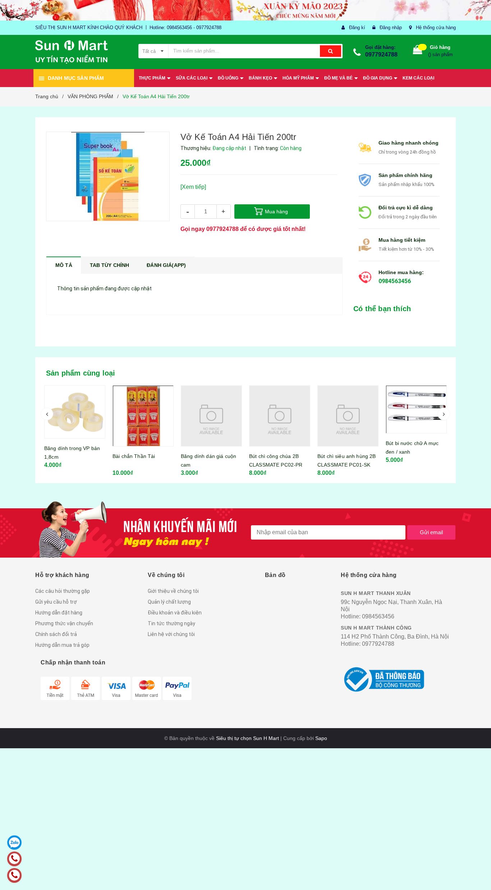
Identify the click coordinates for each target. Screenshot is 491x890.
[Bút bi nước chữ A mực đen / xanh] (416, 409)
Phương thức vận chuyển (64, 623)
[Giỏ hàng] (417, 51)
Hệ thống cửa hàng (436, 27)
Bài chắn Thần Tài (134, 456)
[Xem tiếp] (193, 187)
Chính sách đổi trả (56, 634)
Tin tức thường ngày (171, 623)
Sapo (321, 738)
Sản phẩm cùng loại (80, 373)
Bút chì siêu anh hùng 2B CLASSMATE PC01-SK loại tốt (346, 464)
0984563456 (394, 281)
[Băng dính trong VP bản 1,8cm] (74, 412)
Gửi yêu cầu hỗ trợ (56, 602)
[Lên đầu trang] (478, 872)
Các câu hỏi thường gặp (62, 591)
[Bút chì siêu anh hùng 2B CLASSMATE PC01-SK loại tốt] (347, 415)
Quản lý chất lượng (169, 602)
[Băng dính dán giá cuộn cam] (211, 415)
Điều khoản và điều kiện (175, 613)
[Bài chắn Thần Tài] (143, 415)
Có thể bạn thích (382, 309)
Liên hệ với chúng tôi (171, 634)
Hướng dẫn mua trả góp (62, 645)
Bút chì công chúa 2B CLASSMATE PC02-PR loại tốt (275, 464)
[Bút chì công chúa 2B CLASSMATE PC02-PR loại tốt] (279, 415)
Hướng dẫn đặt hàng (58, 613)
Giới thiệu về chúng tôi (173, 591)
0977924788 (381, 54)
